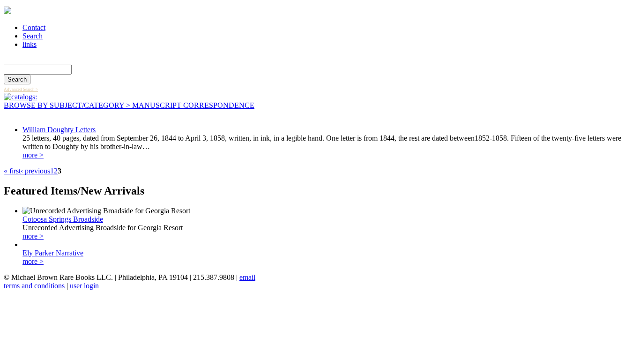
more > (33, 155)
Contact (33, 27)
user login (84, 286)
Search (32, 36)
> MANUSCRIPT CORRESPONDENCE (189, 105)
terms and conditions (34, 286)
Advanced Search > (21, 89)
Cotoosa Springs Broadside (62, 219)
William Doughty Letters (59, 130)
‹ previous (35, 171)
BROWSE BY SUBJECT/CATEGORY (64, 105)
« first (12, 171)
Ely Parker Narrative (52, 253)
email (247, 277)
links (29, 44)
